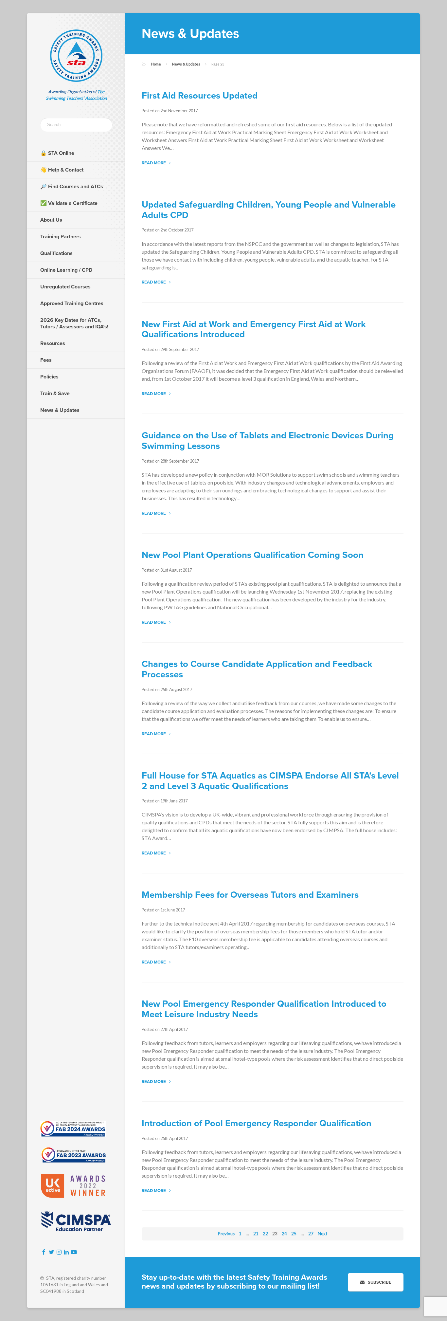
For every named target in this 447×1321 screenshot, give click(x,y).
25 (293, 1233)
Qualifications (56, 253)
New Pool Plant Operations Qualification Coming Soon (253, 555)
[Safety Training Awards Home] (76, 55)
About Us (51, 220)
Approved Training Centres (71, 303)
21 (256, 1233)
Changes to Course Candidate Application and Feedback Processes (257, 669)
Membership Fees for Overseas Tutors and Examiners (250, 895)
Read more (154, 163)
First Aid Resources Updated (200, 95)
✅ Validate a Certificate (69, 203)
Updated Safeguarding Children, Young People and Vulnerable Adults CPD (269, 210)
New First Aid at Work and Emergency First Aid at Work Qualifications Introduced (254, 329)
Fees (46, 360)
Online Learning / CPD (66, 270)
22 (265, 1233)
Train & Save (55, 393)
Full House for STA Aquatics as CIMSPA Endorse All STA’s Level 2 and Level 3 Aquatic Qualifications (270, 781)
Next (322, 1233)
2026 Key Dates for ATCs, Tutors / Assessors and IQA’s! (74, 323)
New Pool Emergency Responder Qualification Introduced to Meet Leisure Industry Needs (264, 1009)
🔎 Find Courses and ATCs (71, 186)
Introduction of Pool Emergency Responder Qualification (256, 1123)
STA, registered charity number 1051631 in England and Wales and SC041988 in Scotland (74, 1284)
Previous (226, 1233)
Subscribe (379, 1282)
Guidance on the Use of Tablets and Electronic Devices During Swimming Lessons (268, 440)
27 (310, 1233)
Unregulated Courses (65, 287)
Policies (49, 377)
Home (156, 64)
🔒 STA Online (57, 153)
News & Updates (60, 410)
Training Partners (60, 236)
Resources (52, 343)
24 (284, 1233)
